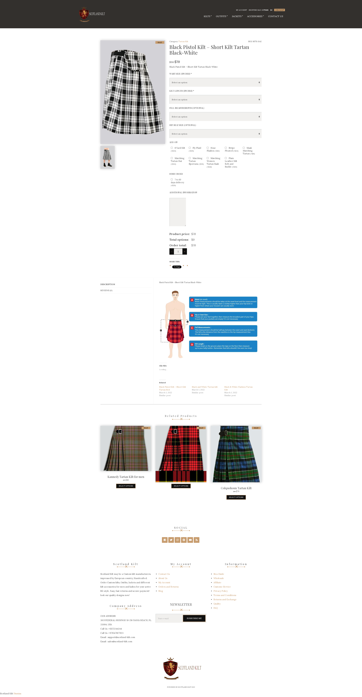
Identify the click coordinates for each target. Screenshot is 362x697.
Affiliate (217, 582)
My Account (241, 10)
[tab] (125, 284)
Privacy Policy (221, 591)
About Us (162, 578)
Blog (160, 591)
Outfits (221, 16)
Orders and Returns (168, 586)
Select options (126, 486)
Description (107, 284)
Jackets (237, 16)
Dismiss (17, 693)
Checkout (279, 10)
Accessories (254, 16)
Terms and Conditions (225, 595)
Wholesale (219, 578)
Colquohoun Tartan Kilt (236, 488)
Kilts (207, 16)
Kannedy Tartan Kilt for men (126, 477)
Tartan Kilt (183, 41)
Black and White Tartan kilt (205, 387)
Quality (217, 603)
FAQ (216, 608)
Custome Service (222, 586)
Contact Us (275, 16)
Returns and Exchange (225, 599)
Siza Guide (219, 574)
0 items (265, 10)
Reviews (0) (106, 290)
